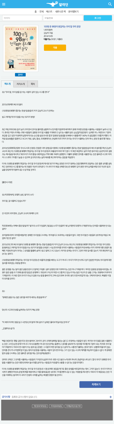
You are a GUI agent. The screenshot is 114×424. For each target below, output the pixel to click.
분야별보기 (73, 12)
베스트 (49, 12)
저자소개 (20, 84)
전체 (41, 12)
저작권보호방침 (56, 406)
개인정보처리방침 (40, 406)
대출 (55, 48)
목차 (33, 84)
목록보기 (96, 384)
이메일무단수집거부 (73, 406)
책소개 (7, 84)
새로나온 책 (60, 12)
